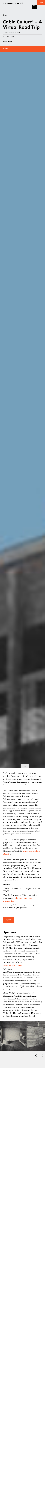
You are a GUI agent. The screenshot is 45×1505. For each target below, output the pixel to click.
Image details (25, 766)
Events (5, 15)
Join (41, 2)
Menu (34, 5)
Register (5, 49)
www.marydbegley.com (13, 965)
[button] (36, 1055)
